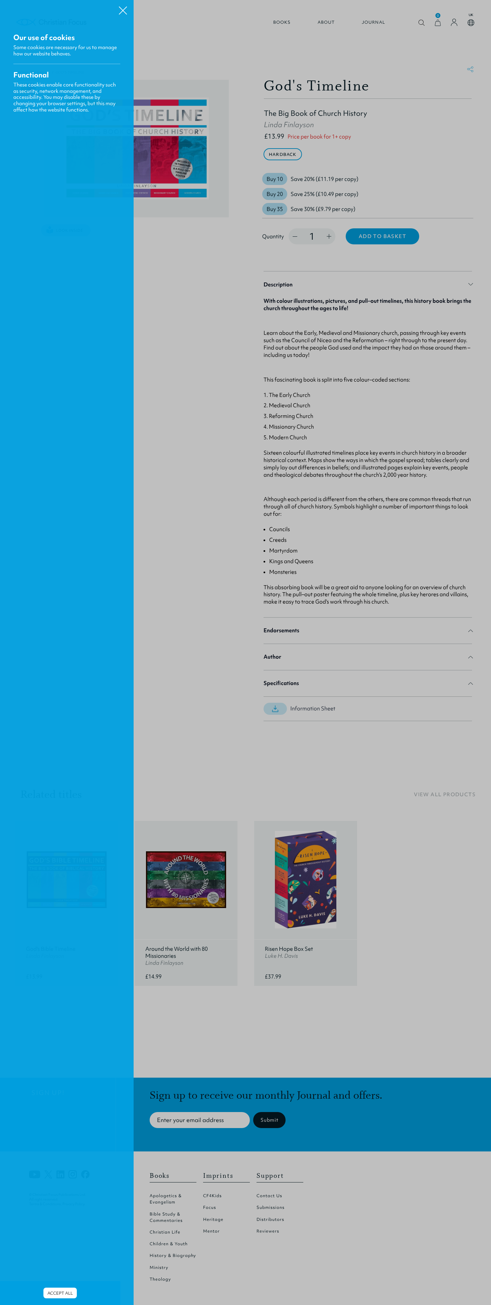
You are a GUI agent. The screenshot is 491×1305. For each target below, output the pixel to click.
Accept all (60, 1293)
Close (123, 8)
